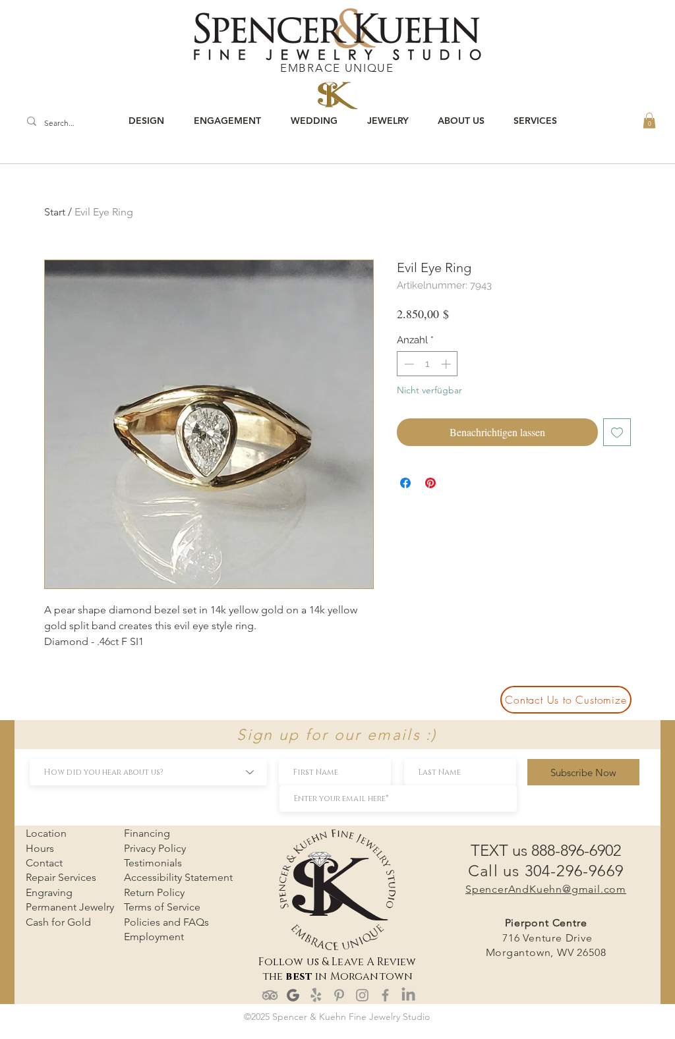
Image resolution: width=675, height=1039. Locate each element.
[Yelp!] (316, 995)
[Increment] (447, 364)
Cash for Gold (58, 922)
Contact (44, 862)
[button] (649, 120)
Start (54, 212)
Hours (40, 848)
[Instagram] (362, 995)
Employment (154, 936)
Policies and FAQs (166, 922)
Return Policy (154, 892)
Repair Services (61, 877)
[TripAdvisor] (270, 995)
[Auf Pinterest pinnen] (430, 483)
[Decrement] (408, 364)
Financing (147, 833)
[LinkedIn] (408, 995)
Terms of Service (162, 907)
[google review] (293, 995)
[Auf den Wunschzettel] (617, 432)
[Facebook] (385, 995)
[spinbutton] (427, 364)
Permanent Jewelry (70, 907)
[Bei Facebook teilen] (405, 483)
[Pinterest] (339, 995)
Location (46, 833)
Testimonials (153, 862)
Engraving (49, 892)
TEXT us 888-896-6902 (546, 850)
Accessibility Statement (178, 877)
